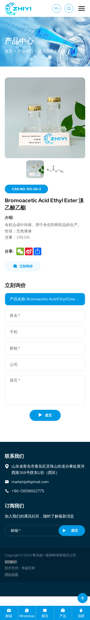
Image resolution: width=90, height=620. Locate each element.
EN (57, 8)
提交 (48, 415)
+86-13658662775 (28, 490)
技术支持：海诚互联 (20, 568)
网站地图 (11, 574)
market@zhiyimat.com (30, 481)
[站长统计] (11, 561)
